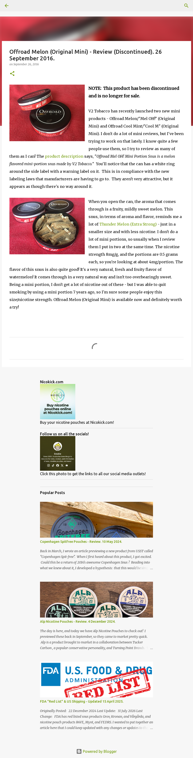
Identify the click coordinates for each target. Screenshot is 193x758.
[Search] (20, 5)
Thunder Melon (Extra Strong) (128, 224)
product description (64, 156)
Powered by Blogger (99, 751)
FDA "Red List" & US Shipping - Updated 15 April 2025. (81, 701)
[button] (12, 74)
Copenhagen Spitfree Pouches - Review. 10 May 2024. (81, 542)
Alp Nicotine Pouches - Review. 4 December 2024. (77, 621)
